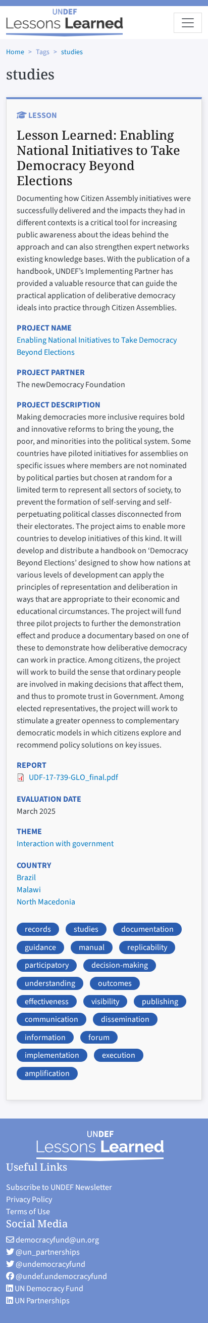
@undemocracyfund (49, 1264)
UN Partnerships (41, 1300)
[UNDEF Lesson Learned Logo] (104, 1146)
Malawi (29, 889)
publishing (160, 1001)
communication (51, 1019)
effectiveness (47, 1001)
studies (72, 52)
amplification (47, 1073)
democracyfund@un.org (56, 1240)
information (45, 1037)
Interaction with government (65, 843)
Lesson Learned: (98, 157)
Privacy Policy (29, 1199)
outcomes (115, 983)
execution (118, 1055)
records (38, 929)
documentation (147, 929)
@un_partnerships (47, 1252)
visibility (105, 1001)
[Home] (64, 22)
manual (92, 947)
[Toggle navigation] (188, 23)
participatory (47, 965)
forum (99, 1037)
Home (15, 52)
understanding (50, 983)
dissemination (125, 1019)
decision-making (119, 965)
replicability (147, 947)
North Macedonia (46, 901)
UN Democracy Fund (48, 1288)
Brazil (26, 877)
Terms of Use (28, 1211)
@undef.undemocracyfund (60, 1276)
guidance (40, 947)
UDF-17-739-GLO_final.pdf (73, 777)
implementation (52, 1055)
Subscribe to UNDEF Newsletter (59, 1187)
